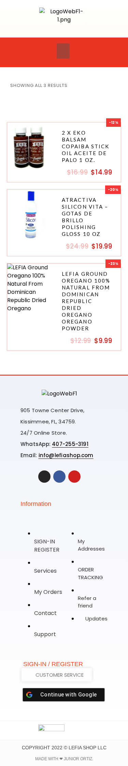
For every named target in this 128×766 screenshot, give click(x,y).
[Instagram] (44, 476)
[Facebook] (59, 476)
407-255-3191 (70, 444)
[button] (63, 51)
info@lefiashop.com (66, 455)
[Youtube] (74, 476)
